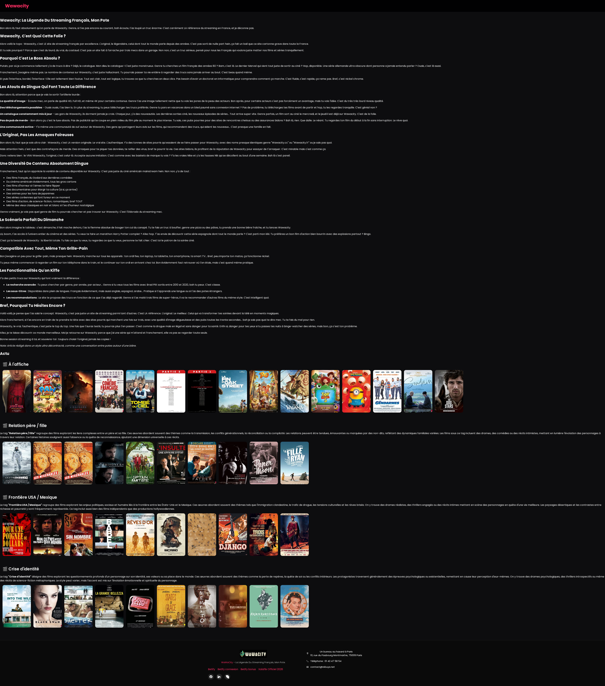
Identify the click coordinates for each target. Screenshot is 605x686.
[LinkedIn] (219, 677)
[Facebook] (211, 677)
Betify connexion (228, 669)
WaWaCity (227, 662)
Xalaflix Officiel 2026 (270, 669)
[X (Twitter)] (227, 677)
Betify (211, 669)
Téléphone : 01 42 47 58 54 (325, 661)
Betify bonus (248, 669)
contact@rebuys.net (322, 667)
